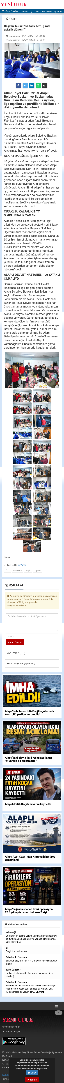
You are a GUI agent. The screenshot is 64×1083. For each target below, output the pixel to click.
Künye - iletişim (13, 1040)
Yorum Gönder (15, 642)
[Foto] (32, 369)
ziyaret (38, 570)
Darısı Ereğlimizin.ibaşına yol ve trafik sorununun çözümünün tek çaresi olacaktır (28, 953)
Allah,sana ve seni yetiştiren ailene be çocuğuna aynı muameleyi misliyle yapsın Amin (31, 999)
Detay (33, 1072)
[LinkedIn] (31, 85)
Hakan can (10, 994)
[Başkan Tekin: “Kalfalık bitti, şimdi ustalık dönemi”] (32, 60)
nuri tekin (17, 570)
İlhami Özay (11, 947)
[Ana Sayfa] (17, 1029)
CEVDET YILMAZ (13, 975)
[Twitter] (25, 85)
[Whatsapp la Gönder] (38, 85)
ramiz (7, 960)
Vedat (8, 932)
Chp (7, 570)
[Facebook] (18, 85)
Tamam (33, 1079)
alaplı (28, 570)
